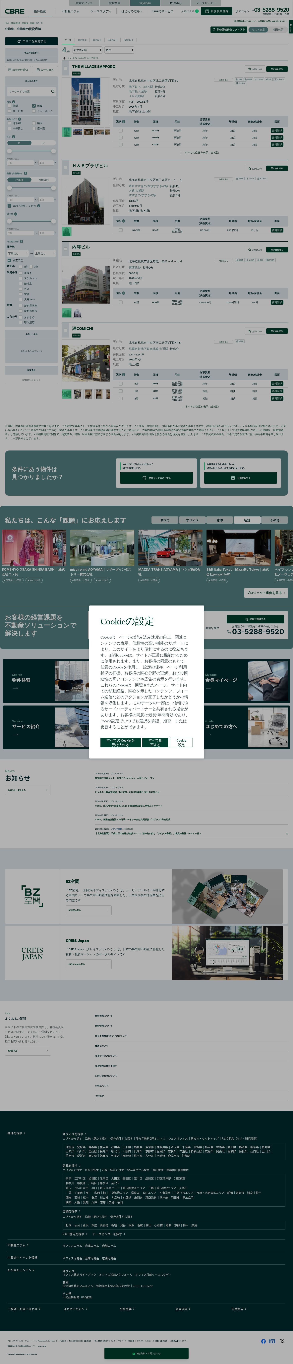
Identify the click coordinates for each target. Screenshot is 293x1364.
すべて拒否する (155, 742)
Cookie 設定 (181, 742)
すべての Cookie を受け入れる (120, 742)
